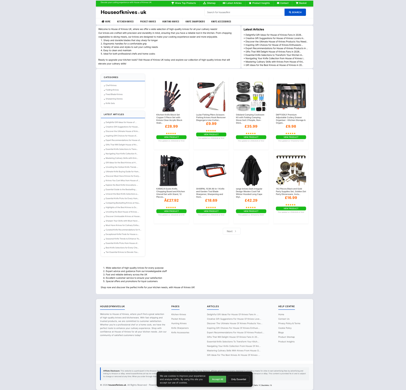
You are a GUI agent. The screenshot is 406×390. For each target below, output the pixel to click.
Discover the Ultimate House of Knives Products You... (234, 323)
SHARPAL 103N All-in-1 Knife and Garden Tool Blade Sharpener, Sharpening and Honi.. (210, 192)
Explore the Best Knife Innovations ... (122, 185)
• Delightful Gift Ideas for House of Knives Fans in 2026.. (273, 34)
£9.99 (211, 124)
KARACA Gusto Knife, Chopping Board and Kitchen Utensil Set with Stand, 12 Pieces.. (170, 192)
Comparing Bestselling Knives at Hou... (123, 203)
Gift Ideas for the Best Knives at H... (121, 162)
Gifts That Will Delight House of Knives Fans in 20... (233, 337)
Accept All (217, 379)
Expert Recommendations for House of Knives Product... (235, 332)
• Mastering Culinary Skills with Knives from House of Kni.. (274, 61)
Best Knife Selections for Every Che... (122, 247)
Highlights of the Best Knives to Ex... (121, 207)
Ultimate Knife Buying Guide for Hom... (123, 171)
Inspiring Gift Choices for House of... (121, 135)
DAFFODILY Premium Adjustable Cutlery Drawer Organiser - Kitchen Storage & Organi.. (291, 118)
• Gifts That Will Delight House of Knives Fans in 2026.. (272, 51)
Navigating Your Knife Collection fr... (122, 153)
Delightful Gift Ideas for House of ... (121, 122)
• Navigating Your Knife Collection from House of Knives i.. (274, 58)
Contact (284, 3)
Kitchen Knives (125, 21)
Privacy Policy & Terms (289, 323)
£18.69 (211, 200)
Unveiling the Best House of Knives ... (122, 212)
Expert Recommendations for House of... (123, 140)
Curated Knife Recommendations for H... (123, 229)
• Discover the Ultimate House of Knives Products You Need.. (276, 41)
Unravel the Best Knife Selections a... (122, 194)
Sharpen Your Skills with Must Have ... (122, 221)
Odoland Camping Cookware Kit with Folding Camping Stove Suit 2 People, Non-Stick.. (250, 118)
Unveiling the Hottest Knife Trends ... (122, 167)
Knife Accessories (221, 21)
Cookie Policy (285, 328)
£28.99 (171, 126)
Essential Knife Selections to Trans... (122, 149)
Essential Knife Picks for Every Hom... (122, 198)
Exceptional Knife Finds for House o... (122, 234)
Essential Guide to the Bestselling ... (121, 189)
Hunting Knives (170, 21)
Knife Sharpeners (195, 21)
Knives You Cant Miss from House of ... (123, 180)
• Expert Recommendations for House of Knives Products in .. (276, 48)
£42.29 (251, 200)
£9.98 (291, 126)
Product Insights (261, 3)
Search (296, 12)
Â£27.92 (171, 200)
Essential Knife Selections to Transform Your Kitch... (233, 341)
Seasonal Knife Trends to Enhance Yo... (123, 238)
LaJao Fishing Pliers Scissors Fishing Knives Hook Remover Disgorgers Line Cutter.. (211, 117)
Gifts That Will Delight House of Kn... (122, 144)
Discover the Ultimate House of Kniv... (122, 131)
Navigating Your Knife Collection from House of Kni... (234, 346)
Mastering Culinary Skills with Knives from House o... (234, 350)
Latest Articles (234, 3)
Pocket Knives (148, 21)
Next (230, 231)
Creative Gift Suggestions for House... (122, 127)
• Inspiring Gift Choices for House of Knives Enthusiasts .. (273, 44)
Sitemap (211, 3)
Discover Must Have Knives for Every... (123, 176)
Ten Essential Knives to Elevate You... (122, 252)
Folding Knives (112, 90)
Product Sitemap (286, 337)
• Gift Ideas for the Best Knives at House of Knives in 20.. (273, 65)
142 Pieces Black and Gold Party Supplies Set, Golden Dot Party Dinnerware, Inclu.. (291, 191)
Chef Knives (111, 85)
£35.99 (251, 126)
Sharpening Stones (114, 99)
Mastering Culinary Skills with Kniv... (122, 158)
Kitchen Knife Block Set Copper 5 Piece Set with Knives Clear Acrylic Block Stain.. (169, 118)
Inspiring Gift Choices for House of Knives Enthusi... (233, 328)
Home (108, 21)
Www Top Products (185, 3)
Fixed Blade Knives (114, 94)
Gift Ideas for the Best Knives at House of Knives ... (233, 355)
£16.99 (291, 198)
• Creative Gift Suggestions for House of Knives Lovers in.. (274, 38)
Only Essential (238, 379)
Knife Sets (110, 103)
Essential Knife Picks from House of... (122, 243)
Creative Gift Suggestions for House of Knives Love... (234, 319)
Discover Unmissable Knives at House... (123, 216)
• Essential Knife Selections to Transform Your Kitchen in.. (273, 55)
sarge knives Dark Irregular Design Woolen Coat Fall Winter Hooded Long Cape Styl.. (249, 192)
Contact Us (283, 319)
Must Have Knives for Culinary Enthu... (123, 225)
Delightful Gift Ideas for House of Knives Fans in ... (232, 314)
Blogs (281, 332)
